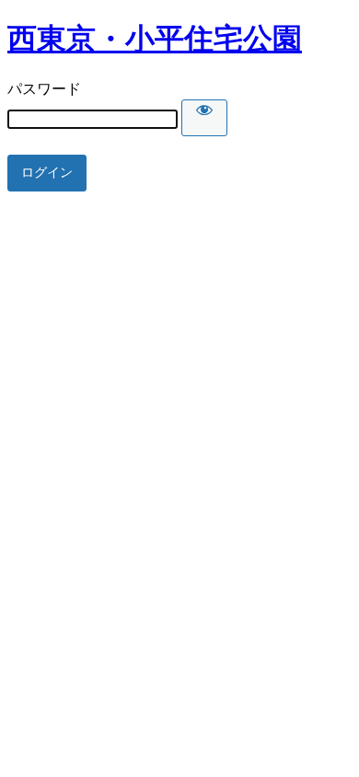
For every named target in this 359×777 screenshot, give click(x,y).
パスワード (44, 89)
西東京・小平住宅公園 (154, 38)
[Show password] (204, 117)
